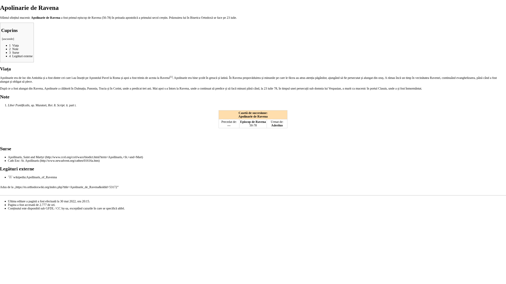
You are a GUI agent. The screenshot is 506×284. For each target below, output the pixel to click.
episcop (82, 17)
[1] (171, 76)
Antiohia (36, 77)
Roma (116, 77)
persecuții (303, 88)
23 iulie (231, 17)
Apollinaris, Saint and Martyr (26, 157)
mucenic (361, 88)
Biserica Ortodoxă (201, 17)
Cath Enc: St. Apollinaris (24, 160)
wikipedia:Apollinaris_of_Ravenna (35, 177)
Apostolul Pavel (99, 77)
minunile (269, 77)
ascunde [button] (8, 38)
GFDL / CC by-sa (57, 208)
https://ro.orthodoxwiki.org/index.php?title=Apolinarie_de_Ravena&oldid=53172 (66, 187)
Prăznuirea (175, 17)
